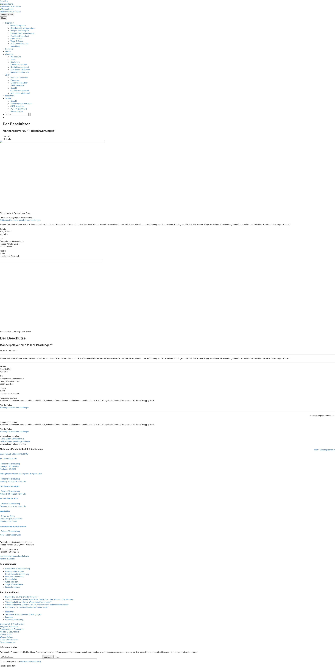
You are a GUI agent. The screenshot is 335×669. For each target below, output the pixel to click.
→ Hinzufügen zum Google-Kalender (15, 441)
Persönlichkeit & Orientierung (22, 33)
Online (8, 51)
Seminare (9, 49)
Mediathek (9, 95)
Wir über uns (15, 56)
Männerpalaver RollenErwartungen (14, 407)
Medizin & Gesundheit (19, 36)
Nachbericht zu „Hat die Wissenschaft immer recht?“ (26, 607)
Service (8, 98)
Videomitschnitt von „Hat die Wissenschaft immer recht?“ (28, 602)
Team (12, 59)
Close (3, 18)
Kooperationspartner (18, 64)
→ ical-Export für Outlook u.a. (12, 438)
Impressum (10, 617)
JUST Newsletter (17, 85)
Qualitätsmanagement (19, 67)
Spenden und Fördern (19, 72)
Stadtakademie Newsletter (21, 103)
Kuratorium (15, 62)
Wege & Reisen (16, 41)
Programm (9, 22)
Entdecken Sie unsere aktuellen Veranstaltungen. (20, 220)
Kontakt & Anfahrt (7, 558)
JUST (7, 75)
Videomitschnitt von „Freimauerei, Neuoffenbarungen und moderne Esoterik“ (37, 604)
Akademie (9, 54)
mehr (316, 449)
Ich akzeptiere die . (22, 661)
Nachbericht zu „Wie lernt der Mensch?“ (21, 596)
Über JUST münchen (19, 77)
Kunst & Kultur (16, 38)
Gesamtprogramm (18, 25)
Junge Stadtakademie (19, 43)
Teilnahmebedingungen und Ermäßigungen (23, 614)
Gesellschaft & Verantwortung (22, 28)
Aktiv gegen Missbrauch (20, 69)
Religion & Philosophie (19, 30)
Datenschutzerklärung (14, 619)
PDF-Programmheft (18, 108)
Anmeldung (15, 46)
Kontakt (13, 88)
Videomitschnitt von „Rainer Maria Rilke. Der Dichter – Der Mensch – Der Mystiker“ (39, 599)
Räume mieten (16, 111)
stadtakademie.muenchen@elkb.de (14, 556)
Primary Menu (7, 14)
